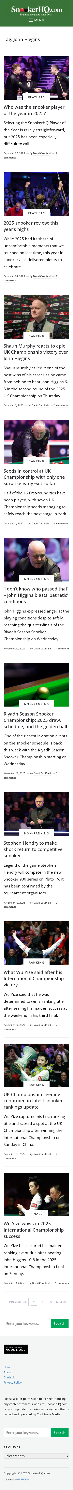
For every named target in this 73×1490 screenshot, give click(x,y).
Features (36, 97)
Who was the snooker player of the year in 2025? (34, 110)
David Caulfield (41, 153)
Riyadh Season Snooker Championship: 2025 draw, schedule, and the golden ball (35, 720)
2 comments (61, 405)
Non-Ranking (36, 579)
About (8, 1372)
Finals (37, 1214)
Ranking (36, 336)
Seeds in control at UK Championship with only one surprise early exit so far (34, 477)
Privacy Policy (13, 1382)
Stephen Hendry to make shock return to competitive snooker (33, 849)
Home (8, 1367)
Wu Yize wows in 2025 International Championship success (34, 1229)
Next (60, 1302)
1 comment (62, 648)
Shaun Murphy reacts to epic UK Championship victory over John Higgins (36, 352)
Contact (9, 1377)
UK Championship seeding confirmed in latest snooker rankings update (33, 1100)
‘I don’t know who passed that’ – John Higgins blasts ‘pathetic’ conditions (36, 595)
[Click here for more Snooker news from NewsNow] (16, 1349)
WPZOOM (23, 1479)
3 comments (61, 523)
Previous (16, 1302)
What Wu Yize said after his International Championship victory (34, 978)
